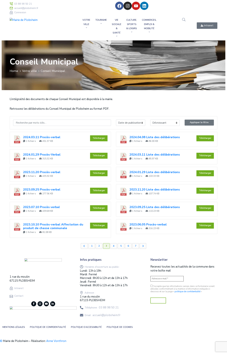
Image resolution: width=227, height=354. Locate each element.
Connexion (20, 12)
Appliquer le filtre (199, 122)
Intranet (19, 288)
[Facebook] (119, 6)
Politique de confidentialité (48, 327)
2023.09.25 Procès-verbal (41, 189)
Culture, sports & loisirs (131, 24)
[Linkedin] (144, 6)
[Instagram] (127, 6)
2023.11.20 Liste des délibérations (154, 189)
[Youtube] (136, 6)
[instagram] (40, 303)
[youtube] (46, 303)
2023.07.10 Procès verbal (41, 207)
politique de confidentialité (187, 291)
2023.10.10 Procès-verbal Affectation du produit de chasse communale (53, 226)
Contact (18, 296)
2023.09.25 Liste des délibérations (154, 207)
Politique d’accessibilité (86, 327)
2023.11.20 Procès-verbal (41, 172)
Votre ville (86, 22)
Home (14, 71)
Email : (102, 315)
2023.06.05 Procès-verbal (148, 224)
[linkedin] (52, 303)
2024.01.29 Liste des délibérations (154, 172)
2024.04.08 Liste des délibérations (154, 137)
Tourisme (101, 20)
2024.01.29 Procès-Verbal (41, 154)
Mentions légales (13, 327)
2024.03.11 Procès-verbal (41, 137)
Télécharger (99, 138)
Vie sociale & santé (116, 26)
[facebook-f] (33, 303)
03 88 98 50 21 (23, 3)
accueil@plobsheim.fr (26, 8)
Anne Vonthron (56, 341)
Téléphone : (102, 307)
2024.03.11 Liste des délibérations (154, 154)
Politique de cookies (120, 327)
